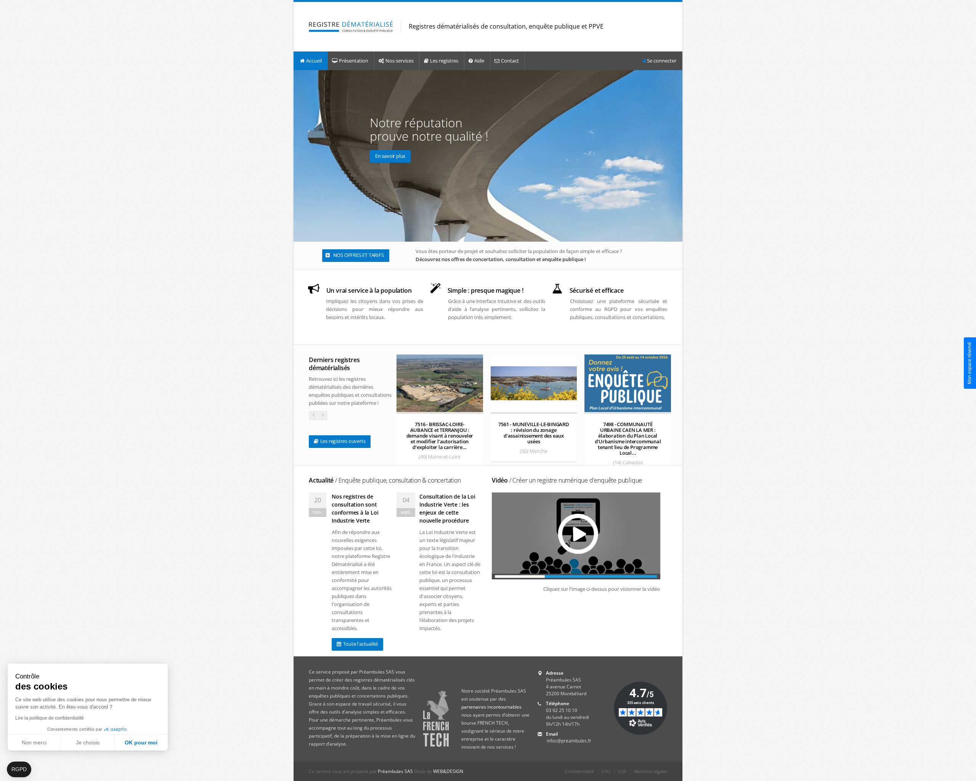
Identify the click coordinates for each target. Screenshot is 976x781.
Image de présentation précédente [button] (301, 155)
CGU (606, 771)
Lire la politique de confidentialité (49, 718)
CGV (622, 771)
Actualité (385, 480)
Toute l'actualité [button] (360, 643)
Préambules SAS (395, 771)
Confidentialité (579, 771)
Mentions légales (650, 771)
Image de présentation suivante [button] (675, 155)
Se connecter (661, 60)
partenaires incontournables (491, 707)
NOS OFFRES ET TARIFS (358, 255)
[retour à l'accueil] (351, 27)
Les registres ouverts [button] (342, 441)
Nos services (399, 60)
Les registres (444, 60)
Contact (510, 60)
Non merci (34, 742)
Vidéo (567, 480)
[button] (19, 770)
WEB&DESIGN (448, 771)
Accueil (314, 60)
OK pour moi (141, 742)
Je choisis (88, 742)
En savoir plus (390, 155)
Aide (479, 60)
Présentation (353, 60)
